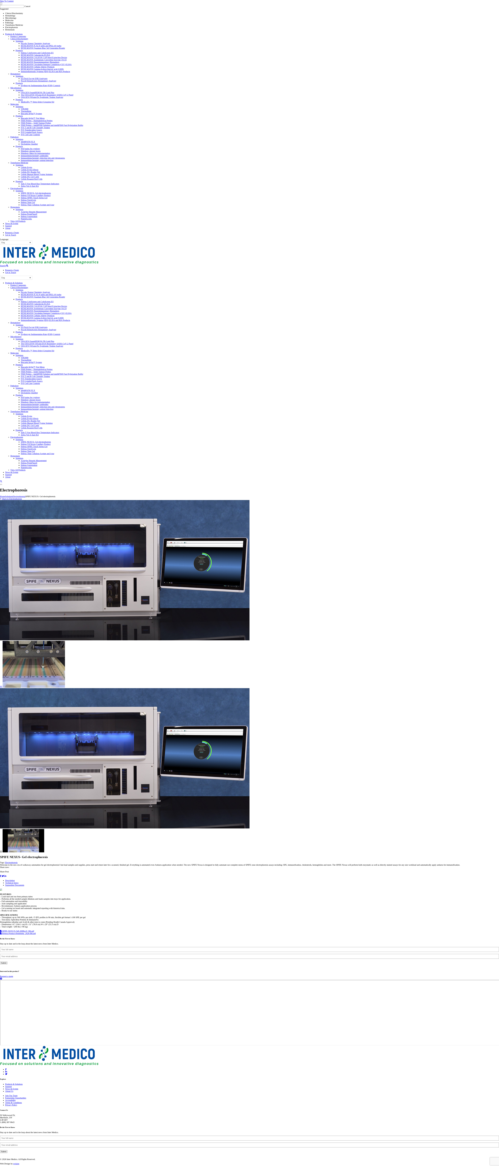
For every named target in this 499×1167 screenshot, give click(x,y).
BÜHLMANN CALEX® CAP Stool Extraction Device (44, 57)
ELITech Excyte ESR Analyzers (34, 78)
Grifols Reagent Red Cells (31, 179)
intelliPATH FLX (28, 142)
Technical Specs (11, 883)
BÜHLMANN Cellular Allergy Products (37, 67)
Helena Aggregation (29, 216)
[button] (16, 242)
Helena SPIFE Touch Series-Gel (34, 198)
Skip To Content (7, 1)
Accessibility (10, 1100)
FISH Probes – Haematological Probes (36, 121)
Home (2, 496)
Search (3, 266)
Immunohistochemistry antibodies (34, 156)
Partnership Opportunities (15, 1098)
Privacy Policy (11, 1105)
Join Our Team (11, 1096)
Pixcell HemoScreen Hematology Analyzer (38, 81)
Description (10, 880)
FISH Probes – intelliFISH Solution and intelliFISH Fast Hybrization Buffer (52, 125)
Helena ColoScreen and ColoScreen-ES (37, 53)
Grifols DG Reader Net (30, 172)
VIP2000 (24, 109)
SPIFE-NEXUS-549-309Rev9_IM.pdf (18, 931)
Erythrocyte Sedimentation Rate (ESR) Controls (40, 85)
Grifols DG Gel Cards (30, 177)
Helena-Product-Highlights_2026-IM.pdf (19, 933)
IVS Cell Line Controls (30, 135)
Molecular (14, 104)
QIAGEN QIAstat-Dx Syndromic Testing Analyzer (42, 97)
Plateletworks (26, 219)
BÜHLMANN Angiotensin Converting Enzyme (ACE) (44, 60)
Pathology (14, 137)
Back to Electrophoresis (12, 499)
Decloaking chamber (29, 144)
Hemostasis (15, 207)
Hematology (15, 74)
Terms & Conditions (13, 1103)
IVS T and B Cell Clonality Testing (35, 128)
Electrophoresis (16, 188)
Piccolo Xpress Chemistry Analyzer (35, 43)
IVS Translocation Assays (31, 130)
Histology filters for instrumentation (35, 153)
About (7, 228)
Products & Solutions (14, 34)
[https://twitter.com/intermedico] (6, 1074)
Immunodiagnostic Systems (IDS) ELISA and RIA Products (45, 71)
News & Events (11, 223)
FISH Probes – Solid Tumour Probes (36, 123)
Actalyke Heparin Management (34, 212)
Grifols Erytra (26, 167)
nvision (16, 1164)
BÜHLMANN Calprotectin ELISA (35, 55)
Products (19, 50)
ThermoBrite (26, 111)
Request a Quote (12, 233)
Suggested (4, 9)
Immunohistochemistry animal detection (37, 160)
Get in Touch (10, 235)
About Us (9, 1091)
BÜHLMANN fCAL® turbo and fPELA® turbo (41, 46)
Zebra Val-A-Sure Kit (30, 186)
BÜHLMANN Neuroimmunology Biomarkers (40, 62)
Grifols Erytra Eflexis (29, 170)
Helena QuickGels (28, 200)
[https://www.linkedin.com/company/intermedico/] (6, 1072)
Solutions (19, 41)
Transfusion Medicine (19, 163)
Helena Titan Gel (28, 202)
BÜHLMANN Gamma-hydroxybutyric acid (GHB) (42, 69)
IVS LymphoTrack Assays (31, 132)
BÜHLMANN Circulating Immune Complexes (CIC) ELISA (46, 64)
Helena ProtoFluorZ (29, 214)
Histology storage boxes (31, 151)
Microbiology (16, 88)
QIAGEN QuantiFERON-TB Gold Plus (37, 92)
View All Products (17, 221)
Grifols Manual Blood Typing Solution (37, 174)
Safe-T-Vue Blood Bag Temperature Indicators (40, 184)
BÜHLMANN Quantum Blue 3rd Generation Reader (43, 48)
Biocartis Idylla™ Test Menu (33, 118)
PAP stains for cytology (30, 149)
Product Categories (18, 36)
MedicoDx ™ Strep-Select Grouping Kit (37, 102)
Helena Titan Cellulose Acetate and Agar (37, 205)
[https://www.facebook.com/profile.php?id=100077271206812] (5, 1069)
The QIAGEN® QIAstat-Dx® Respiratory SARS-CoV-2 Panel (47, 95)
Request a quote (6, 976)
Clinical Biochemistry (19, 39)
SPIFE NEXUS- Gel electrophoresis (36, 193)
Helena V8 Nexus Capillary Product (36, 195)
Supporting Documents (14, 885)
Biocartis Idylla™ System (31, 114)
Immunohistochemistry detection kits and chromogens (43, 158)
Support (8, 226)
